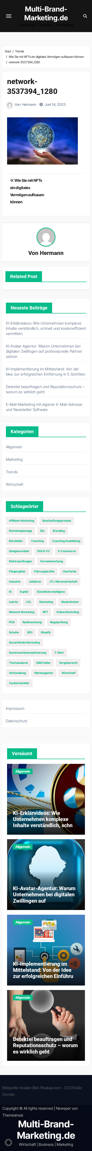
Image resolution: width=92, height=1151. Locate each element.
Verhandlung (17, 673)
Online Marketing (67, 612)
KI (10, 591)
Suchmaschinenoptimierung (27, 652)
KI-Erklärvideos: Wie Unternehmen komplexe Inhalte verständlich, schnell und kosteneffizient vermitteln (46, 328)
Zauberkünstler (19, 683)
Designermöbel (19, 551)
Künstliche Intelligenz (51, 591)
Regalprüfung (59, 622)
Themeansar (12, 1115)
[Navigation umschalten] (9, 16)
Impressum (15, 708)
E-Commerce (67, 551)
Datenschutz (16, 721)
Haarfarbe (69, 571)
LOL (28, 602)
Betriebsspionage (20, 531)
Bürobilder (16, 541)
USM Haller (43, 662)
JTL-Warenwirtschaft (63, 581)
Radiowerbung (32, 622)
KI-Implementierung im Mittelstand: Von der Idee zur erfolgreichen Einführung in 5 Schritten (46, 973)
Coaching (37, 541)
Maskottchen (70, 602)
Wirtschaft (14, 484)
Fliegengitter (17, 571)
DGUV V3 (43, 551)
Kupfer (24, 591)
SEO (30, 632)
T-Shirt (59, 652)
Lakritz (13, 602)
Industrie (15, 581)
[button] (8, 1142)
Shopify (46, 632)
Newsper (63, 1108)
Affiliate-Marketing (21, 520)
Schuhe (14, 632)
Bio (42, 531)
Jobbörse (35, 581)
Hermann (29, 104)
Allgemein (14, 446)
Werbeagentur (43, 673)
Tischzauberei (18, 662)
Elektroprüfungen (20, 561)
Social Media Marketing (24, 642)
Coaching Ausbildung (66, 541)
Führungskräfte (44, 571)
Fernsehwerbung (51, 561)
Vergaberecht (68, 662)
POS (11, 622)
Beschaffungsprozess (56, 520)
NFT (45, 612)
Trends (12, 472)
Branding (59, 531)
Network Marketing (21, 612)
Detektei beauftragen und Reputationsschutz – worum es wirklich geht (45, 1045)
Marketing (14, 459)
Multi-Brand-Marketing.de (46, 13)
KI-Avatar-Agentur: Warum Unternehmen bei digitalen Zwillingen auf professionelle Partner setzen (44, 351)
